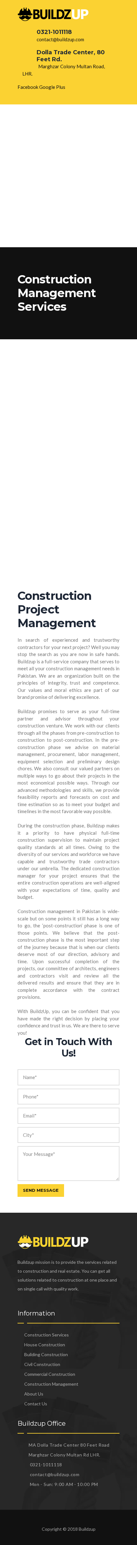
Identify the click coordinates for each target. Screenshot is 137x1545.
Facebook (28, 87)
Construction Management (51, 1384)
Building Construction (46, 1354)
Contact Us (35, 1403)
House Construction (44, 1344)
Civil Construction (42, 1364)
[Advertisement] (68, 176)
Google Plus (52, 87)
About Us (33, 1393)
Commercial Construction (49, 1374)
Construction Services (46, 1334)
